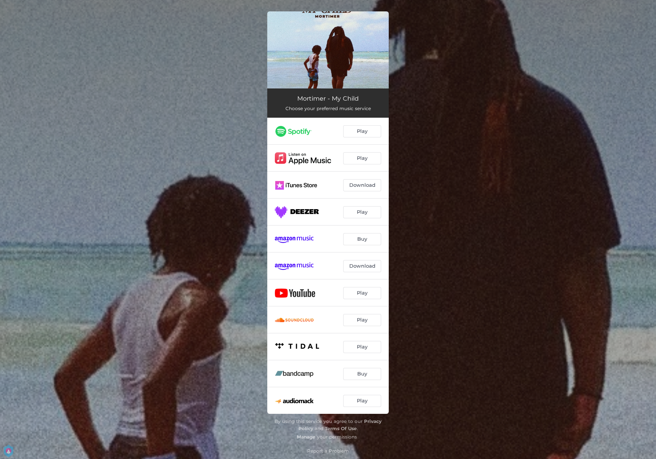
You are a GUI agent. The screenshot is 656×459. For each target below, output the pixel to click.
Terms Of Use (341, 428)
